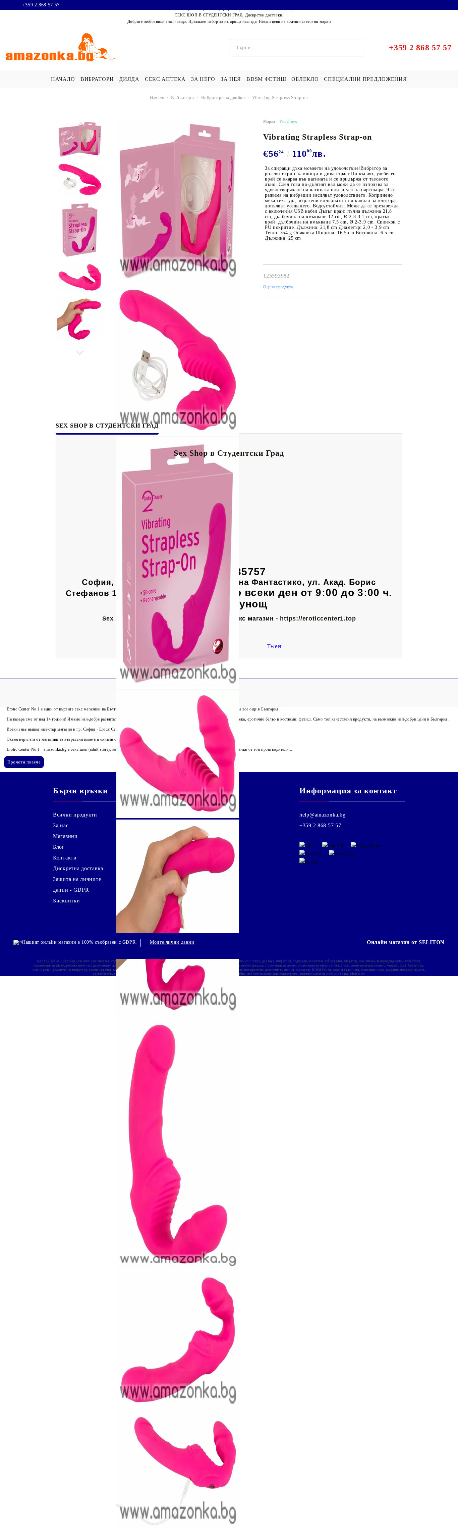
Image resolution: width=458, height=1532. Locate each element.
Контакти (65, 857)
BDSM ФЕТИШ (266, 79)
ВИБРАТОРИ (97, 79)
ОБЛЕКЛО (305, 79)
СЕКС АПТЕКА (165, 79)
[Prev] (80, 126)
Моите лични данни (172, 942)
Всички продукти (75, 815)
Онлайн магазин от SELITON (406, 942)
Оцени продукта (278, 287)
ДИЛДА (129, 79)
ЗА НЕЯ (231, 79)
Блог (59, 847)
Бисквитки (66, 900)
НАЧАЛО (63, 79)
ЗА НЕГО (203, 79)
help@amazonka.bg (322, 815)
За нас (60, 825)
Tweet (274, 646)
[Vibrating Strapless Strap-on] (80, 139)
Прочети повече (24, 761)
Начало (157, 97)
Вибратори (182, 97)
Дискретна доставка (78, 868)
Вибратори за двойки (223, 97)
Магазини (65, 836)
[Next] (80, 351)
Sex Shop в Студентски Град (107, 425)
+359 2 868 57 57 (41, 5)
